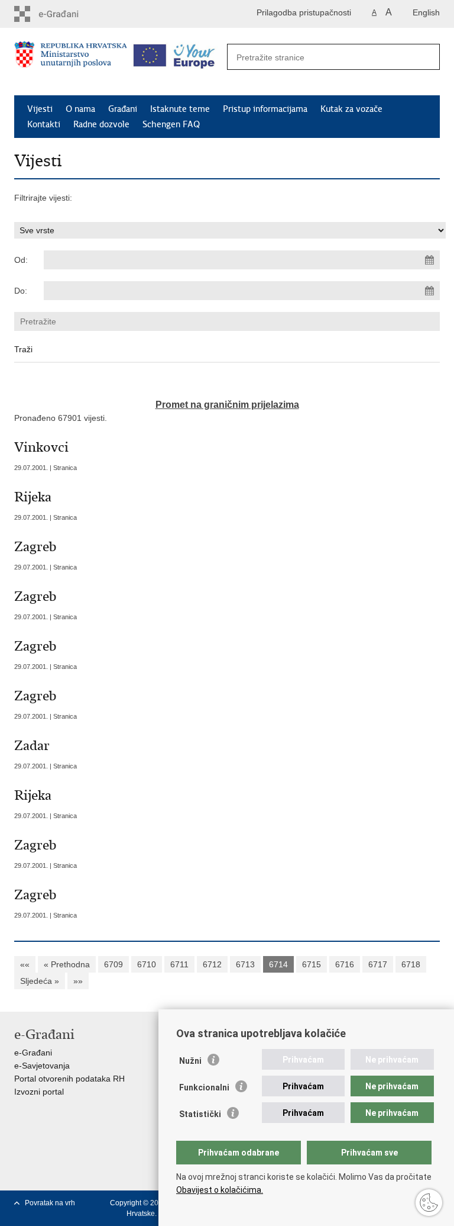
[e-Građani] (64, 14)
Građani (122, 109)
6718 (410, 964)
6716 (344, 964)
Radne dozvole (101, 124)
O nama (80, 109)
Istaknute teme (180, 109)
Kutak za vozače (351, 109)
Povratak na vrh (50, 1203)
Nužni (190, 1061)
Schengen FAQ (171, 124)
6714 (278, 964)
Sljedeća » (39, 981)
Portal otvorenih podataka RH (69, 1078)
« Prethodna (67, 964)
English (426, 12)
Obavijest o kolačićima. (219, 1190)
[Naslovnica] (70, 62)
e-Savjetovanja (42, 1065)
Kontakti (43, 124)
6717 (377, 964)
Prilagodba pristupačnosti (304, 12)
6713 (245, 964)
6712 (212, 964)
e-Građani (33, 1052)
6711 (179, 964)
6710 (146, 964)
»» (78, 981)
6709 (113, 964)
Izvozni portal (39, 1091)
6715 (311, 964)
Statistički (200, 1114)
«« (25, 964)
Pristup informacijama (265, 109)
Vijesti (40, 109)
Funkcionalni (204, 1087)
